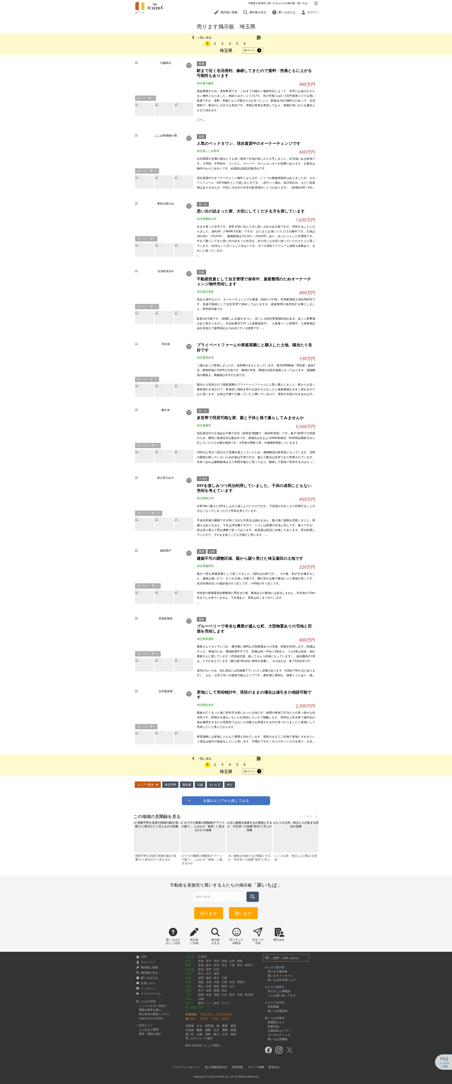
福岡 (201, 995)
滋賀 (201, 982)
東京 (240, 965)
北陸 (188, 973)
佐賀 (209, 995)
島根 (224, 986)
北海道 (189, 956)
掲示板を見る (149, 973)
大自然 (203, 479)
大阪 (216, 982)
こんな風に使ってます (282, 995)
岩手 (209, 961)
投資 (201, 64)
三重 (224, 978)
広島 (209, 986)
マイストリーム (151, 994)
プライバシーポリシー (186, 1067)
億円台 (225, 1019)
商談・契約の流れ (150, 1034)
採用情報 (237, 1067)
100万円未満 (223, 1014)
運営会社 (274, 1067)
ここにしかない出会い (153, 1005)
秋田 (216, 961)
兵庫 (224, 982)
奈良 (232, 982)
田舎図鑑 (273, 1007)
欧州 (216, 1003)
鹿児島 (249, 995)
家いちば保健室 (275, 1018)
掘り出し (191, 1019)
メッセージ (148, 988)
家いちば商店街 (277, 1011)
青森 (201, 961)
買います (243, 913)
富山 (201, 973)
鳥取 (216, 986)
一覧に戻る (204, 37)
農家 (201, 551)
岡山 (201, 986)
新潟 (201, 969)
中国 (188, 986)
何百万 (204, 1019)
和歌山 (241, 982)
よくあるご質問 (149, 1029)
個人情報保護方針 (216, 1067)
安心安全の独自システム (154, 1014)
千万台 (214, 1019)
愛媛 (216, 990)
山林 (212, 551)
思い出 (203, 204)
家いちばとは (149, 978)
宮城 (224, 961)
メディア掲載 (255, 1067)
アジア (225, 1003)
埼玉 (224, 965)
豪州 (201, 1003)
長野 (209, 969)
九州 (188, 995)
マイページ (148, 962)
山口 (232, 986)
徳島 (209, 990)
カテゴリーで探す (201, 1038)
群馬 (216, 965)
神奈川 (249, 965)
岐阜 (216, 978)
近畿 (188, 982)
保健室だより (276, 1022)
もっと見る (305, 816)
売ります (208, 913)
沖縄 (188, 999)
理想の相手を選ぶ (150, 1010)
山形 (232, 961)
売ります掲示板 (277, 971)
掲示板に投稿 (149, 967)
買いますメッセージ (280, 976)
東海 (188, 978)
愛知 (209, 978)
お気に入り (148, 983)
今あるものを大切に (151, 1018)
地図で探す (197, 1007)
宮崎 (240, 995)
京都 (209, 982)
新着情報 (191, 1014)
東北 (188, 961)
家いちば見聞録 (277, 1039)
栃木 (209, 965)
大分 (224, 995)
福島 (240, 961)
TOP (144, 957)
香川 (201, 990)
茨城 (201, 965)
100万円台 (206, 1014)
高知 (224, 990)
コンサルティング (279, 1035)
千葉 (232, 965)
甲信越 (189, 969)
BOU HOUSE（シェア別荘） (203, 1045)
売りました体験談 (279, 991)
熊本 (232, 995)
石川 (209, 973)
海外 (188, 1003)
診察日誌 (273, 1026)
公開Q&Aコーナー (279, 1031)
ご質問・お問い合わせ (284, 958)
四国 (188, 990)
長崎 (216, 995)
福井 (216, 973)
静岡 (201, 978)
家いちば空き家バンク (282, 980)
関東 (188, 965)
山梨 (216, 969)
